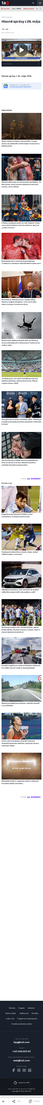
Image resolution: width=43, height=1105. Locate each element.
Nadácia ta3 (24, 1013)
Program (21, 1008)
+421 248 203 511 (21, 1051)
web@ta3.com (21, 1060)
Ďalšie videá (7, 64)
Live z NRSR (16, 9)
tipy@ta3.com (21, 1042)
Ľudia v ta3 (10, 1019)
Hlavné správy (7, 17)
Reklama (31, 1008)
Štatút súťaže (10, 1013)
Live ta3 (6, 9)
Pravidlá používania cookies (21, 1024)
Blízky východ (29, 9)
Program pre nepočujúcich (27, 1019)
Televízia (12, 1008)
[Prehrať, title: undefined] (21, 49)
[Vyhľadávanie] (33, 3)
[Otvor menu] (40, 3)
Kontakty (35, 1013)
